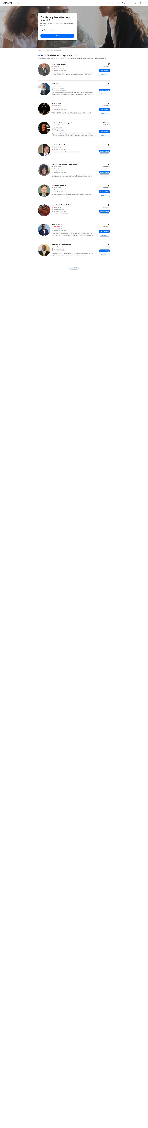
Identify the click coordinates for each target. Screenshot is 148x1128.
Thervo (39, 50)
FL (43, 50)
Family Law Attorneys (55, 50)
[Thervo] (7, 3)
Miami (47, 50)
